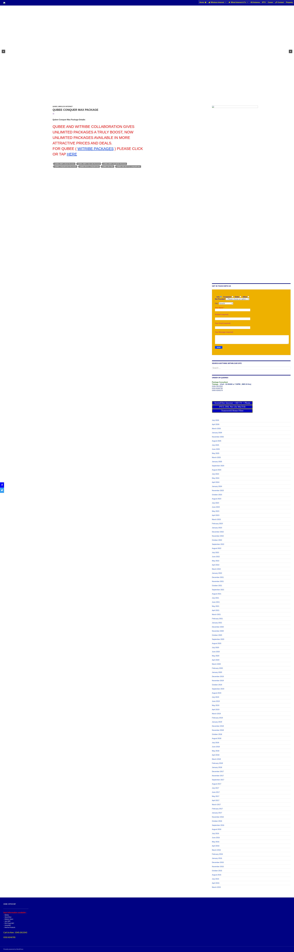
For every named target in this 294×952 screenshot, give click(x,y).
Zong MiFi (8, 925)
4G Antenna (255, 2)
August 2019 (216, 693)
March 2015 (216, 887)
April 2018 (215, 755)
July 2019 (215, 697)
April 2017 (215, 800)
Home (201, 2)
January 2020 (217, 672)
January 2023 (217, 528)
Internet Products (10, 927)
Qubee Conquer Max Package (75, 109)
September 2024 (218, 466)
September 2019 (218, 689)
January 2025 (217, 461)
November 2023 (218, 490)
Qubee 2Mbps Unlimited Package (114, 163)
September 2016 (218, 825)
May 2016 (215, 842)
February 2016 (217, 854)
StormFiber (8, 917)
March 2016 (216, 850)
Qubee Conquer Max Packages (65, 166)
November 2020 (218, 631)
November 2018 (218, 730)
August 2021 (216, 594)
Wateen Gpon (9, 919)
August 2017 (216, 784)
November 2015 (218, 866)
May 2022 (215, 561)
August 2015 (216, 875)
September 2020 (218, 639)
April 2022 (215, 565)
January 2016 (217, 858)
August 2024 (216, 470)
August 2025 (216, 441)
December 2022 (218, 532)
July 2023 (215, 503)
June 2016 (216, 837)
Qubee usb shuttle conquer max (128, 166)
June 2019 (216, 701)
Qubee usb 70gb (107, 166)
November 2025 (218, 437)
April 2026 (215, 424)
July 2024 (215, 474)
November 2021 (218, 581)
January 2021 (217, 623)
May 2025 (215, 453)
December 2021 (218, 577)
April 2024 (215, 482)
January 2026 (217, 433)
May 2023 (215, 511)
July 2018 (215, 742)
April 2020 (215, 660)
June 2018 (216, 747)
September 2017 (218, 780)
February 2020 (217, 668)
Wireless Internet (217, 2)
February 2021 (217, 618)
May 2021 (215, 606)
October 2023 (217, 495)
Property (289, 2)
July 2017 (215, 788)
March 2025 (216, 457)
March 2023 (216, 519)
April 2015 (215, 883)
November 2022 (218, 536)
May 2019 (215, 705)
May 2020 (215, 656)
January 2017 (217, 813)
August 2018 (216, 738)
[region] (147, 51)
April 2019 (215, 709)
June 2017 (216, 792)
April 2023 (215, 515)
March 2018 (216, 759)
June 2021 (216, 602)
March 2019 (216, 714)
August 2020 (216, 643)
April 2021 (215, 610)
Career (270, 2)
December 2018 (218, 726)
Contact (281, 2)
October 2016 (217, 821)
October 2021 (217, 585)
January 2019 (217, 722)
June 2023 (216, 507)
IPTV (264, 2)
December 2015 (218, 862)
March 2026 (216, 428)
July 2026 (215, 420)
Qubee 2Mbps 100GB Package (65, 163)
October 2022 (217, 540)
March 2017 (216, 804)
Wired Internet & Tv (238, 2)
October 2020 (217, 635)
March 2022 (216, 569)
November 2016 (218, 817)
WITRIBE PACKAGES (96, 149)
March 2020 (216, 664)
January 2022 (217, 573)
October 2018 (217, 734)
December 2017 (218, 771)
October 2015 (217, 871)
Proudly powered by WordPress (13, 949)
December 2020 (218, 627)
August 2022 (216, 548)
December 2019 (218, 676)
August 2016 (216, 829)
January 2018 (217, 767)
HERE (72, 154)
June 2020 (216, 652)
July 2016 (215, 833)
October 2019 (217, 685)
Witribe (7, 915)
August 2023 (216, 499)
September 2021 (218, 590)
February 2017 (217, 809)
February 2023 (217, 523)
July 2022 (215, 552)
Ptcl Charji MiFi (9, 923)
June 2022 (216, 556)
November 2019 (218, 680)
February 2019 (217, 718)
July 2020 (215, 647)
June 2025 (216, 449)
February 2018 (217, 763)
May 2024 (215, 478)
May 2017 (215, 796)
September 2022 (218, 544)
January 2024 (217, 486)
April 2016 (215, 846)
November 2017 (218, 775)
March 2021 (216, 614)
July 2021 (215, 598)
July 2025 (215, 445)
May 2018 (215, 751)
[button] (3, 51)
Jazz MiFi (7, 921)
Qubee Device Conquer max (89, 166)
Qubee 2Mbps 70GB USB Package (89, 163)
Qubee (55, 106)
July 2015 (215, 879)
